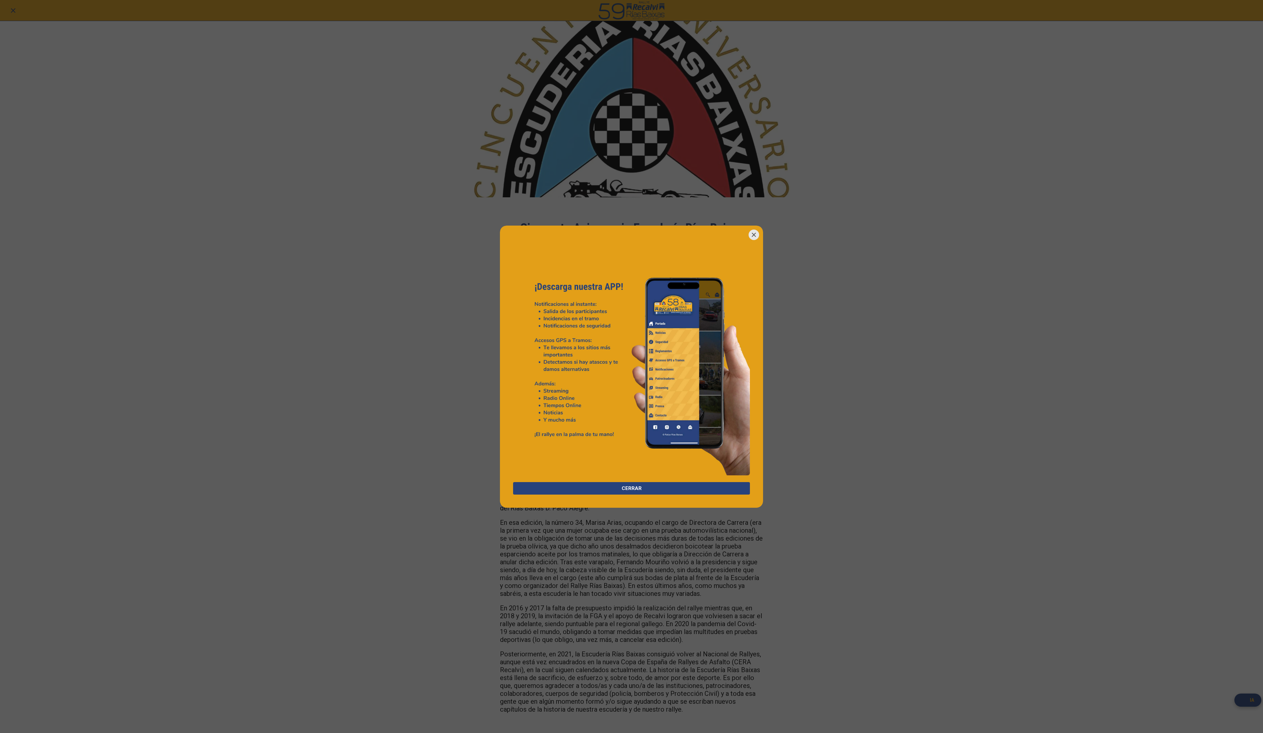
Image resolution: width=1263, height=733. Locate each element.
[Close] (754, 235)
